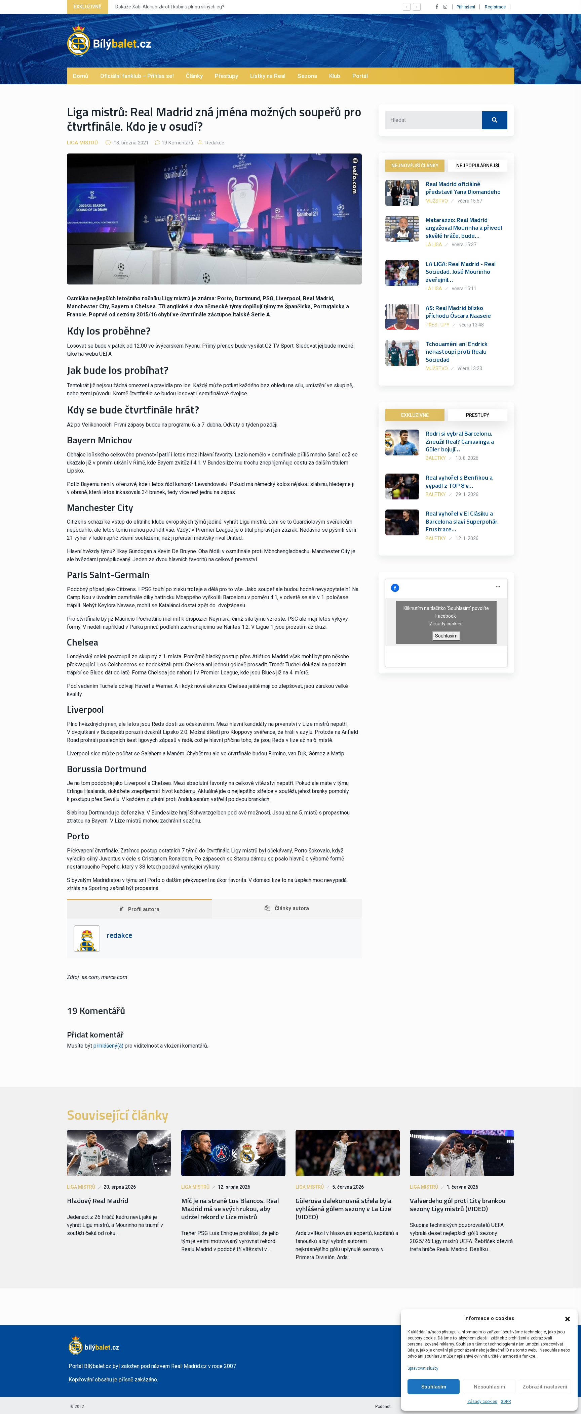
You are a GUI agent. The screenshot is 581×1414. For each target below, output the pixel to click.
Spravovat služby (423, 1368)
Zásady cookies (482, 1401)
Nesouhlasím (489, 1387)
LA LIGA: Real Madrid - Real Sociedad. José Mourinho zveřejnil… (461, 271)
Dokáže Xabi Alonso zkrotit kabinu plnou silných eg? (169, 6)
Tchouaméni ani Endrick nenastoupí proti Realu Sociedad (457, 351)
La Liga (434, 244)
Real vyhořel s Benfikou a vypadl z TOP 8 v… (459, 481)
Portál (360, 76)
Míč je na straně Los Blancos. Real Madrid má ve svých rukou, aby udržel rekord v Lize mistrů (230, 1209)
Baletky (436, 458)
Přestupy (226, 76)
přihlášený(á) (108, 1046)
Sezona (307, 76)
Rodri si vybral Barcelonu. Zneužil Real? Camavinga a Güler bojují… (460, 441)
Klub (334, 76)
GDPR (506, 1401)
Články (194, 76)
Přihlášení (466, 6)
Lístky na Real (267, 76)
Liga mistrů (82, 143)
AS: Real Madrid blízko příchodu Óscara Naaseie (458, 311)
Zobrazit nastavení (544, 1387)
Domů (80, 76)
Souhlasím (433, 1387)
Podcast (383, 1406)
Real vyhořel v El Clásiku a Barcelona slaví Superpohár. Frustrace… (462, 521)
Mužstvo (437, 201)
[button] (567, 1318)
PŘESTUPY (477, 415)
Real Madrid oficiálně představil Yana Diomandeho (463, 187)
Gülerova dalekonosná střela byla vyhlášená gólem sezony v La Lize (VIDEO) (344, 1209)
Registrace (495, 6)
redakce (214, 143)
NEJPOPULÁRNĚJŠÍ (477, 165)
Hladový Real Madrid (97, 1201)
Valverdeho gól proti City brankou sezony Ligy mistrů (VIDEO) (458, 1205)
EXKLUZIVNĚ (415, 415)
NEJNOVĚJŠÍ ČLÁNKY (414, 165)
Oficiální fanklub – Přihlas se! (137, 76)
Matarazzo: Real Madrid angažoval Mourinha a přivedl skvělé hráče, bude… (464, 227)
